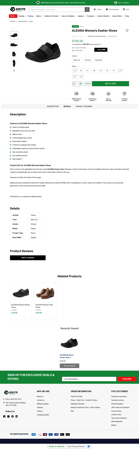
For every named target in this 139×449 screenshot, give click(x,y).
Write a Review (112, 36)
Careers (40, 411)
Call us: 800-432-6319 (13, 399)
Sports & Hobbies (68, 16)
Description (53, 106)
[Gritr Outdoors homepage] (17, 9)
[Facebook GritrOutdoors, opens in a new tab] (4, 416)
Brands (113, 425)
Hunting (21, 16)
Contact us (40, 400)
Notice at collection (56, 446)
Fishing (30, 16)
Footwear (90, 16)
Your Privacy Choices (76, 446)
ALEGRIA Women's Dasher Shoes (67, 356)
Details (67, 106)
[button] (86, 44)
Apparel (81, 16)
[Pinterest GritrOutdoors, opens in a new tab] (12, 416)
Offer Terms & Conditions (120, 407)
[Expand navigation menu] (25, 16)
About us (40, 396)
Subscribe (127, 379)
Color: (75, 56)
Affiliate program (43, 404)
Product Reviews (84, 106)
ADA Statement (116, 421)
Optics (38, 16)
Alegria (81, 26)
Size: (75, 66)
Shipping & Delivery (78, 404)
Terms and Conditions (123, 418)
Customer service (117, 400)
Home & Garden (103, 16)
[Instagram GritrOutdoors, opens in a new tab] (8, 416)
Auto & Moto (117, 16)
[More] (15, 16)
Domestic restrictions (119, 396)
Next (14, 70)
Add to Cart (110, 84)
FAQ (72, 411)
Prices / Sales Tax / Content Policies (84, 400)
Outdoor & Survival (51, 16)
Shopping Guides (43, 415)
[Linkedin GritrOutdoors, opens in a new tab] (16, 416)
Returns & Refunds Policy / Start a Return (85, 407)
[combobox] (57, 9)
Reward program (117, 404)
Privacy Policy (123, 411)
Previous (14, 28)
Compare (100, 50)
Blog (127, 16)
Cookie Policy (123, 414)
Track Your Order (76, 396)
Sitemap (40, 407)
